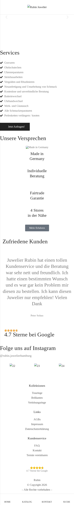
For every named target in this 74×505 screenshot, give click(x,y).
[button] (6, 17)
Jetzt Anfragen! (16, 126)
